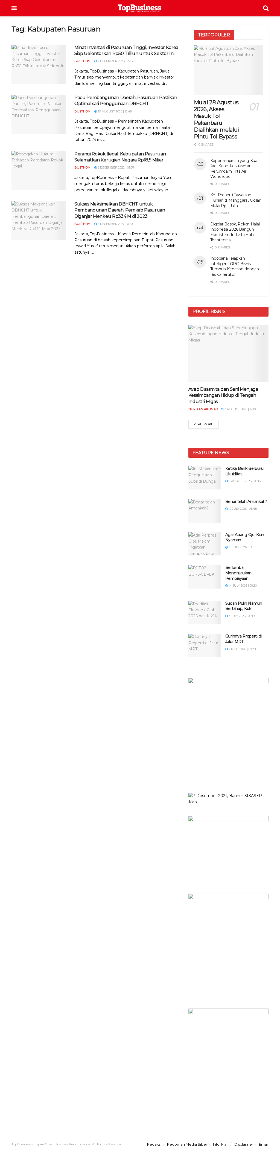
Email (264, 1144)
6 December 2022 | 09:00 (115, 224)
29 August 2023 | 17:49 (114, 111)
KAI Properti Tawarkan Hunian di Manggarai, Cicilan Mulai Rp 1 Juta (235, 200)
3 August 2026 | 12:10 (239, 409)
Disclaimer (243, 1144)
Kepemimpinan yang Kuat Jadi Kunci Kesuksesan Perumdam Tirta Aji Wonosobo (234, 168)
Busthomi (82, 61)
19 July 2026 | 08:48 (242, 509)
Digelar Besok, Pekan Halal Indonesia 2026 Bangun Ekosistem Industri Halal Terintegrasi (235, 232)
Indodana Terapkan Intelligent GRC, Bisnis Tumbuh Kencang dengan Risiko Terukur (234, 266)
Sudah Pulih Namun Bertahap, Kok (243, 606)
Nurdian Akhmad (203, 409)
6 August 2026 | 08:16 (244, 481)
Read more (203, 424)
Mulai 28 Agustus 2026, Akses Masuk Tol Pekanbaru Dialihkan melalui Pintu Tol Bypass (216, 119)
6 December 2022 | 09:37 (115, 167)
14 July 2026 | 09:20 (242, 585)
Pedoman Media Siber (187, 1144)
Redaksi (154, 1144)
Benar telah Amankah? (246, 501)
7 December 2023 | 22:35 (115, 61)
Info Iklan (221, 1144)
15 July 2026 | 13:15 (241, 547)
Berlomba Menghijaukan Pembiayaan (238, 573)
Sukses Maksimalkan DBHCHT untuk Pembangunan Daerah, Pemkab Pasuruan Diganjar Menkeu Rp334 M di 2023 (119, 210)
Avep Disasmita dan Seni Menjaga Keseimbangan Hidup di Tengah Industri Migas (223, 395)
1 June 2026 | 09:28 (242, 649)
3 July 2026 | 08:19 (241, 616)
